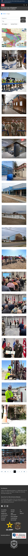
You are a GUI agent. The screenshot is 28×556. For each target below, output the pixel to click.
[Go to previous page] (8, 471)
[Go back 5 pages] (5, 471)
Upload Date (14, 24)
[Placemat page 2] (14, 38)
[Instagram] (4, 506)
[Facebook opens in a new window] (2, 506)
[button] (6, 2)
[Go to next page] (21, 471)
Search (23, 18)
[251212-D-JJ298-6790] (14, 126)
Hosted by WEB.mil (5, 535)
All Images (4, 24)
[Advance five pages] (24, 471)
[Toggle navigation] (26, 5)
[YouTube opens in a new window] (7, 506)
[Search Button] (24, 5)
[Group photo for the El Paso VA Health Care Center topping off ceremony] (14, 459)
